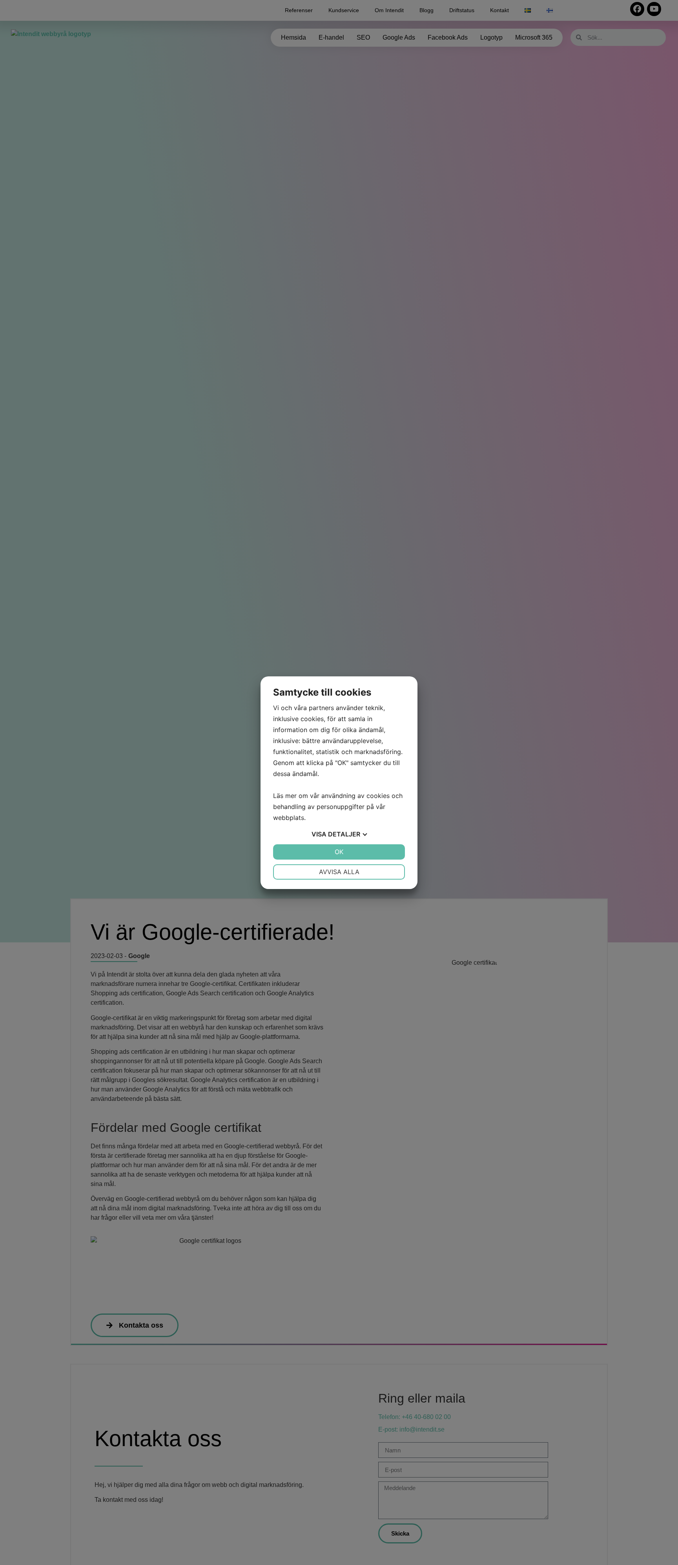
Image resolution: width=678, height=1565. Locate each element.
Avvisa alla (339, 872)
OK (339, 852)
